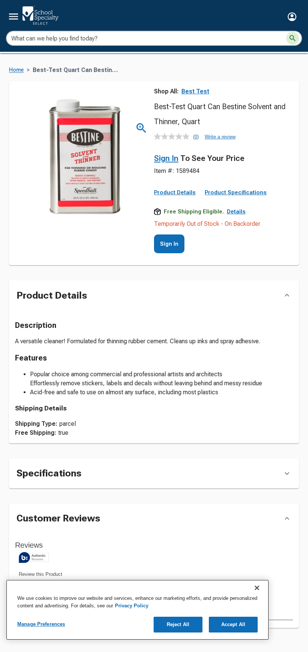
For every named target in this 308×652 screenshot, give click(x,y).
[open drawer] (14, 17)
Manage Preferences (41, 624)
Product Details (175, 192)
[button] (292, 17)
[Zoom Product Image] (141, 128)
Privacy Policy (131, 605)
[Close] (257, 588)
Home (16, 70)
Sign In (166, 158)
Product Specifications (236, 192)
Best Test (195, 91)
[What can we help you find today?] (292, 38)
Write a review (220, 137)
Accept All (233, 624)
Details (236, 211)
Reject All (178, 624)
